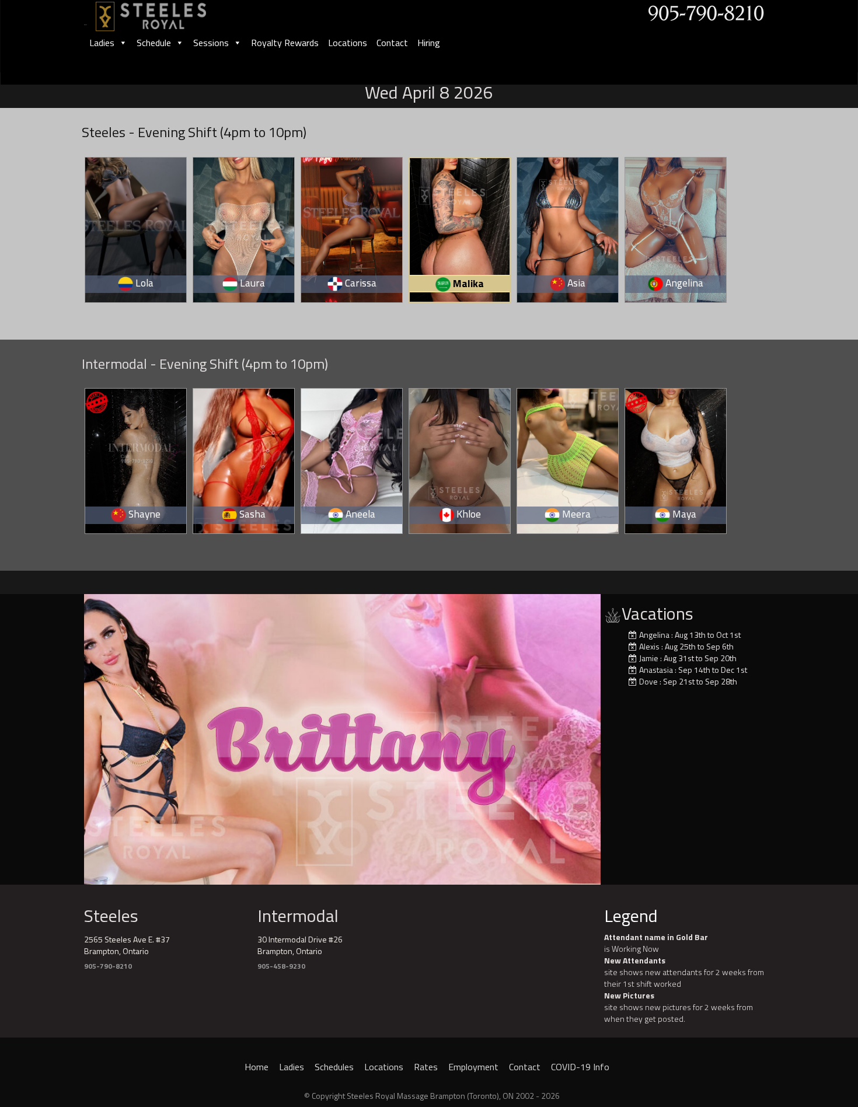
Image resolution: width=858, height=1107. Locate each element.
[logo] (163, 13)
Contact (392, 43)
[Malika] (461, 228)
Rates (426, 1067)
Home (256, 1067)
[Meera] (568, 459)
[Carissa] (352, 228)
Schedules (334, 1067)
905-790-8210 (108, 966)
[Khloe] (460, 459)
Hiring (428, 43)
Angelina (654, 634)
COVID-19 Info (580, 1067)
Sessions (211, 43)
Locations (347, 43)
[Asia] (568, 228)
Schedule (154, 43)
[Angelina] (676, 228)
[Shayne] (136, 459)
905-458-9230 (281, 966)
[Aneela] (352, 459)
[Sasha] (244, 459)
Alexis (649, 646)
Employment (473, 1067)
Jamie (648, 658)
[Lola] (136, 228)
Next (621, 736)
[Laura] (244, 228)
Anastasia (656, 669)
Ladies (101, 43)
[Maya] (676, 459)
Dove (648, 681)
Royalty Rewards (285, 43)
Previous (63, 736)
